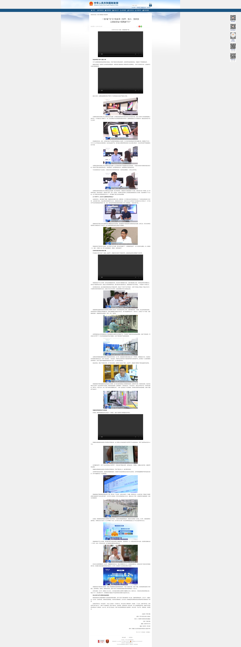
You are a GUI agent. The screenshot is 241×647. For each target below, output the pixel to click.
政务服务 (124, 10)
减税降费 (148, 7)
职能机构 (101, 10)
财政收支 (138, 7)
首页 (94, 10)
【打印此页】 (143, 632)
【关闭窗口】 (148, 632)
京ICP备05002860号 (125, 641)
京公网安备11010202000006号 (136, 641)
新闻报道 (109, 10)
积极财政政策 (143, 7)
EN (151, 3)
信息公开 (116, 10)
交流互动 (131, 10)
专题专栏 (139, 10)
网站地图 (124, 637)
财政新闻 (106, 14)
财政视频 (146, 10)
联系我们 (131, 637)
